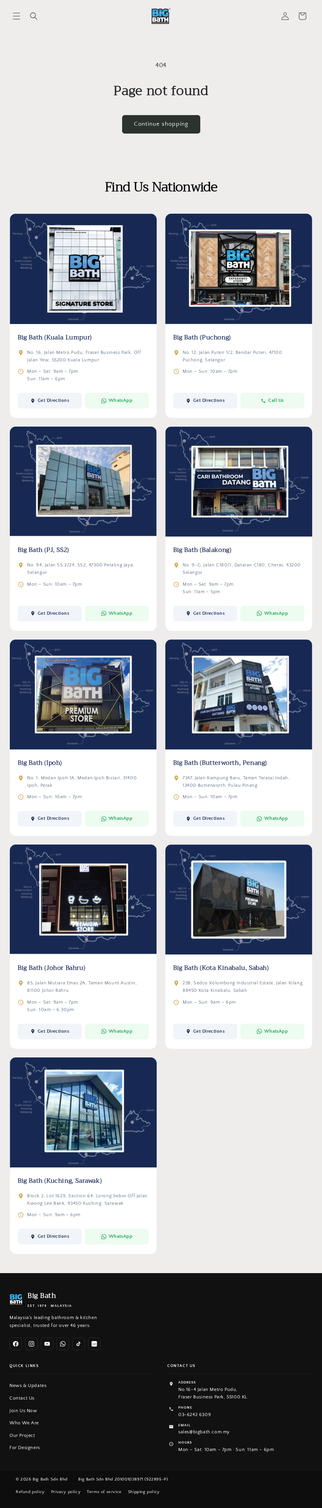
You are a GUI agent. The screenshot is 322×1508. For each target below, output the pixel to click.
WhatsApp (121, 400)
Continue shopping (161, 124)
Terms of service (104, 1492)
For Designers (24, 1447)
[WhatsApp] (63, 1344)
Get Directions (54, 400)
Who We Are (24, 1423)
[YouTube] (47, 1344)
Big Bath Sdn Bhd (50, 1479)
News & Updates (27, 1385)
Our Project (22, 1435)
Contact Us (22, 1398)
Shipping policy (144, 1492)
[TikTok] (78, 1344)
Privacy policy (65, 1492)
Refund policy (30, 1492)
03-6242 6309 (194, 1414)
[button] (16, 16)
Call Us (276, 400)
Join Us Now (23, 1410)
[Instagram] (31, 1344)
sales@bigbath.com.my (204, 1432)
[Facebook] (15, 1344)
